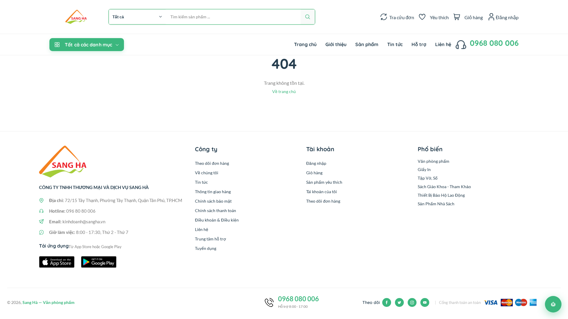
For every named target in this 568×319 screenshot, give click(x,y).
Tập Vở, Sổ (428, 177)
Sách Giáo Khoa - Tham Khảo (444, 186)
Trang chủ (305, 44)
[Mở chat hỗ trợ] (553, 304)
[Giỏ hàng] (457, 17)
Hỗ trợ (419, 44)
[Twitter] (399, 302)
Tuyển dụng (205, 248)
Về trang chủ (284, 91)
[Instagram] (412, 302)
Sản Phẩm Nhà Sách (436, 203)
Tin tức (395, 44)
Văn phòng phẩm (433, 161)
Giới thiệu (335, 44)
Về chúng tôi (206, 172)
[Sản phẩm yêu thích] (422, 17)
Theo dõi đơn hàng (212, 163)
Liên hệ (443, 44)
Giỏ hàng (314, 172)
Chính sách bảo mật (213, 201)
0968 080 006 (494, 43)
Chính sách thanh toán (215, 210)
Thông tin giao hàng (213, 191)
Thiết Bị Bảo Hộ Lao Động (441, 195)
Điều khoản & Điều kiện (217, 219)
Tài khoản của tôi (321, 191)
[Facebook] (386, 302)
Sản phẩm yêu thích (324, 182)
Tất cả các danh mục (88, 45)
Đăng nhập (316, 163)
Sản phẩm (366, 44)
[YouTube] (424, 302)
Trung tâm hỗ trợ (210, 238)
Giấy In (424, 169)
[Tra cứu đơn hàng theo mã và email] (383, 17)
